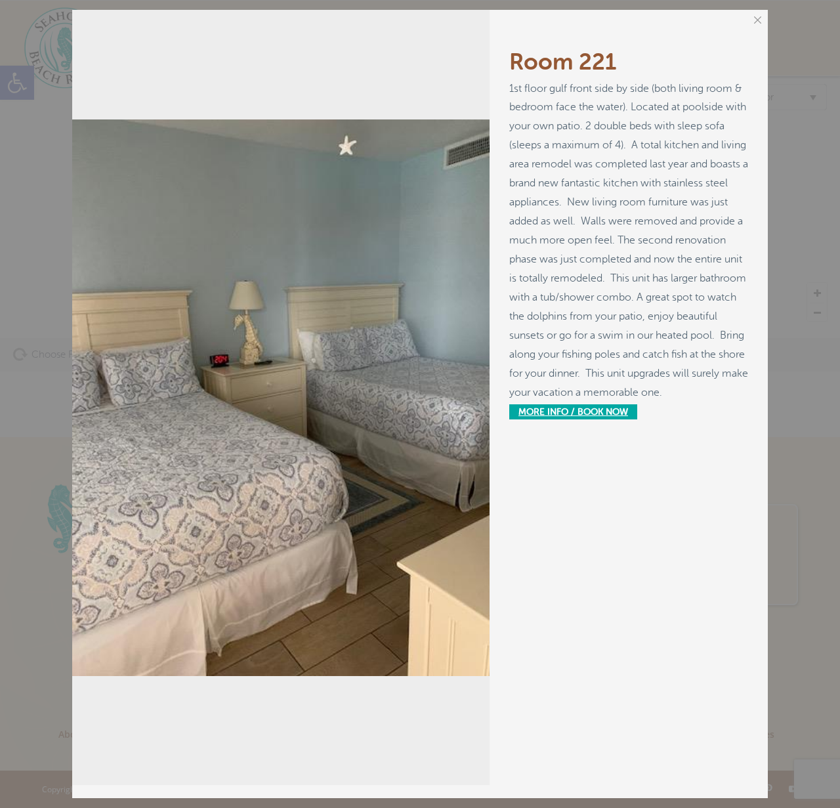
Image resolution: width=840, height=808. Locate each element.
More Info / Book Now (573, 412)
